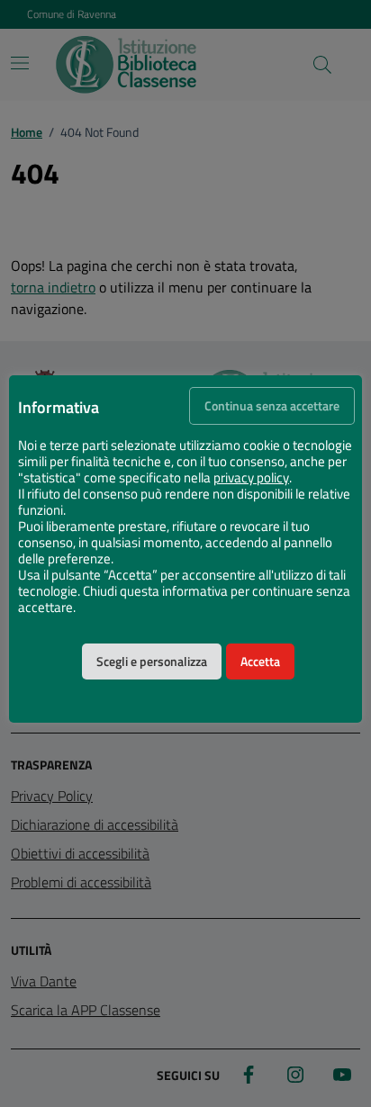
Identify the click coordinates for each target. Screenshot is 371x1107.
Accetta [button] (260, 661)
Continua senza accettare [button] (271, 406)
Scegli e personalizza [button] (151, 661)
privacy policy (251, 478)
